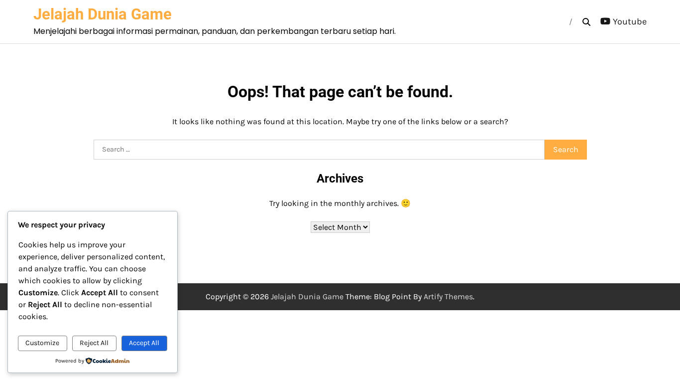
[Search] (586, 22)
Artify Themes (448, 296)
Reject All (94, 343)
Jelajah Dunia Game (102, 14)
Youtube (630, 21)
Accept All (144, 343)
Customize (42, 343)
